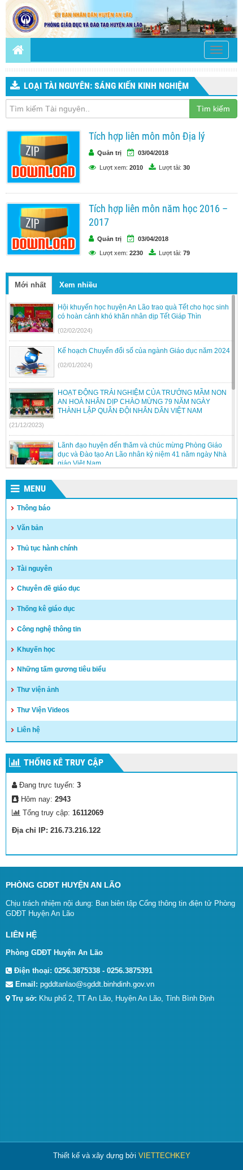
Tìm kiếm (213, 108)
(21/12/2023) (26, 424)
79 (186, 253)
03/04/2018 (153, 152)
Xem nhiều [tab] (78, 285)
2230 (136, 253)
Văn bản (30, 528)
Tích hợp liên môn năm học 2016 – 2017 (158, 215)
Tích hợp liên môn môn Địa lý (147, 136)
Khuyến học (36, 649)
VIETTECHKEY (164, 1155)
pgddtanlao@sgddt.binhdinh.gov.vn (97, 984)
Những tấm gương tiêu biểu (61, 669)
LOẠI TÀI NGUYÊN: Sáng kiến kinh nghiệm (106, 85)
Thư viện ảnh (38, 690)
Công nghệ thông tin (49, 629)
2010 (136, 167)
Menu (35, 488)
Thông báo (33, 508)
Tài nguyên (34, 569)
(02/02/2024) (75, 330)
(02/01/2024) (75, 365)
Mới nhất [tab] (30, 285)
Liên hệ (28, 730)
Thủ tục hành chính (47, 548)
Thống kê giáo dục (46, 609)
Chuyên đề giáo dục (48, 588)
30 (186, 167)
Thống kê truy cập (63, 762)
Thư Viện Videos (43, 710)
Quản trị (109, 152)
